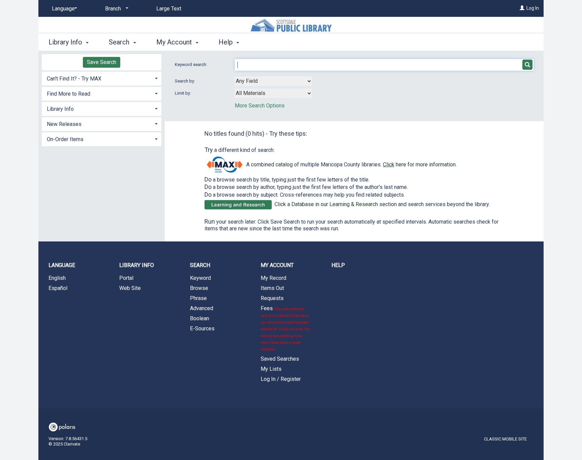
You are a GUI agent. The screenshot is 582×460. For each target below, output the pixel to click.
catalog (284, 164)
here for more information (419, 164)
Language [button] (61, 265)
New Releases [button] (64, 124)
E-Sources (202, 328)
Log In (532, 8)
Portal (126, 278)
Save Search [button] (101, 62)
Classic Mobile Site (505, 438)
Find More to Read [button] (68, 94)
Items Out (272, 288)
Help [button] (226, 42)
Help (338, 265)
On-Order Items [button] (65, 139)
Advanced (201, 308)
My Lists (271, 369)
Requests (272, 298)
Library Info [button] (66, 42)
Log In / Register (281, 379)
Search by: (185, 81)
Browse (199, 288)
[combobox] (273, 81)
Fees (285, 328)
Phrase (198, 298)
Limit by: (183, 93)
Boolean (199, 318)
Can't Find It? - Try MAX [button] (74, 78)
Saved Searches (280, 359)
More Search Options (260, 105)
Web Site (130, 288)
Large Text (168, 8)
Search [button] (120, 42)
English (57, 278)
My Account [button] (175, 42)
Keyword (200, 278)
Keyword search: (191, 64)
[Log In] (522, 8)
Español (57, 288)
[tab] (101, 78)
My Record (273, 278)
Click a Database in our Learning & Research (326, 204)
